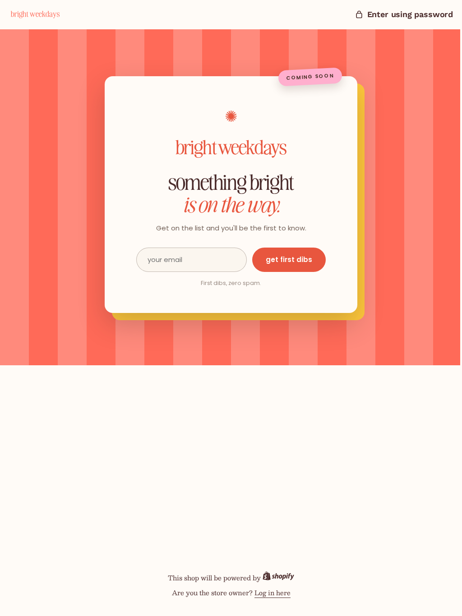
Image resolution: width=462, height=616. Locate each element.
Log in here (269, 592)
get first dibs (286, 259)
